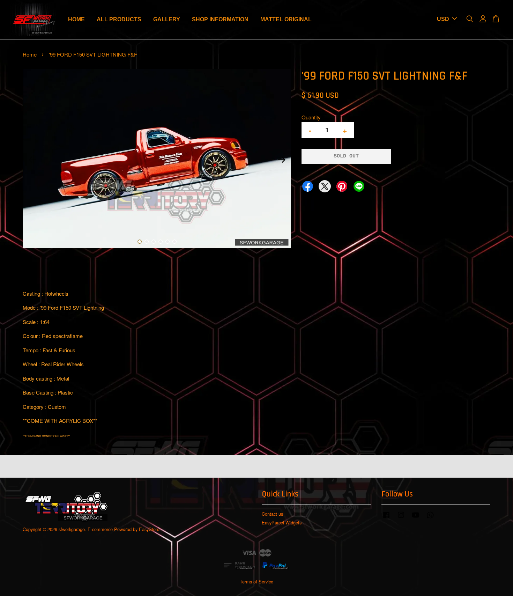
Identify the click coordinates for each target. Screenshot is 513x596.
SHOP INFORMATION (220, 19)
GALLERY (166, 19)
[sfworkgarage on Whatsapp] (430, 518)
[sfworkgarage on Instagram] (401, 518)
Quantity (311, 117)
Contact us (272, 513)
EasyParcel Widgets (282, 522)
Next (281, 160)
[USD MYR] (446, 19)
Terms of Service (256, 581)
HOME (76, 19)
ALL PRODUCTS (119, 19)
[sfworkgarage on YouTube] (416, 518)
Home (30, 54)
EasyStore (149, 529)
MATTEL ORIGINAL (286, 19)
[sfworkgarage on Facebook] (386, 518)
